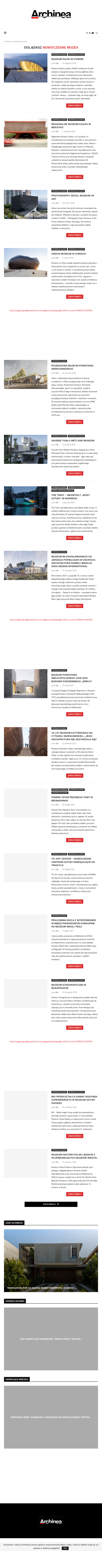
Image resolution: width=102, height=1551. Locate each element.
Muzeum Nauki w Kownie (67, 59)
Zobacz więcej (74, 105)
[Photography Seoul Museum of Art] (25, 204)
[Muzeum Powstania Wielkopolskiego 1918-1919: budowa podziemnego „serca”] (25, 683)
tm (57, 63)
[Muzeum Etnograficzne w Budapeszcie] (25, 993)
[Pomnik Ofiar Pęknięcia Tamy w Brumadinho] (25, 802)
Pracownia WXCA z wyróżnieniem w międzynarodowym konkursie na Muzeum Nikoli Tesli (73, 923)
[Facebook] (87, 33)
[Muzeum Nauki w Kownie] (25, 67)
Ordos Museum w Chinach (68, 253)
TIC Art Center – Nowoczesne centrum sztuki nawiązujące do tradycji (73, 862)
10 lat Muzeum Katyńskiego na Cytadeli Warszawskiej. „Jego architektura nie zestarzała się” (74, 736)
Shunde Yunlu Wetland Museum (72, 440)
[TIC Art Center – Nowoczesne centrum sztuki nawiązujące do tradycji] (25, 867)
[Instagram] (89, 33)
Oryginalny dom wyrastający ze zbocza (38, 1287)
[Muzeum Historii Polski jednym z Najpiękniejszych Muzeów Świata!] (25, 1163)
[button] (6, 1260)
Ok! (65, 1548)
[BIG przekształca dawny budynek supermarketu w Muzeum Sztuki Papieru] (25, 1105)
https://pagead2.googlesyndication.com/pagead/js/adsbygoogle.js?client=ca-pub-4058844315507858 (51, 311)
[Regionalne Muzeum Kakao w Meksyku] (25, 132)
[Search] (96, 33)
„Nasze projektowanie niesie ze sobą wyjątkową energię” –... (59, 1339)
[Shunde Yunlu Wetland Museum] (25, 449)
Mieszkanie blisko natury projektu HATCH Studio (59, 1417)
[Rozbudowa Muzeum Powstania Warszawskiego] (25, 374)
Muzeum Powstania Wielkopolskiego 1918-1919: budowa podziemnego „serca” (71, 678)
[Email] (93, 33)
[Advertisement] (51, 330)
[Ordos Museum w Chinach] (25, 262)
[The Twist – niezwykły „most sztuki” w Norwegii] (25, 500)
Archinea (7, 41)
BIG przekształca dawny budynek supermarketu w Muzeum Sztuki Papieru (74, 1099)
